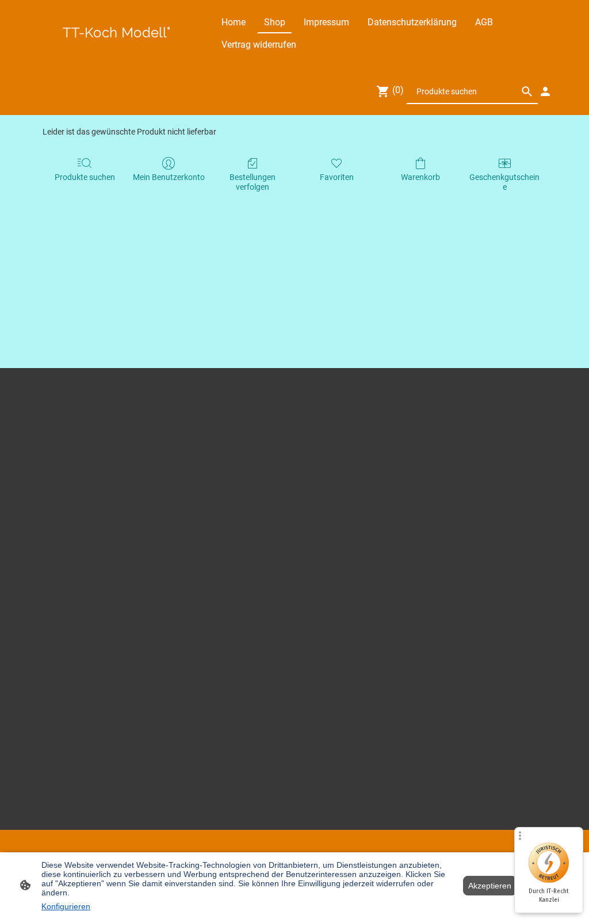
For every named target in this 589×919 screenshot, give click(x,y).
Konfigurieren (65, 906)
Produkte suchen (85, 177)
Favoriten (337, 177)
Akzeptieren (489, 885)
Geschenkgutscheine (504, 182)
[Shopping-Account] (545, 91)
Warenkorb (420, 177)
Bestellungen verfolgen (253, 182)
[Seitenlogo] (116, 46)
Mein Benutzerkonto (169, 177)
